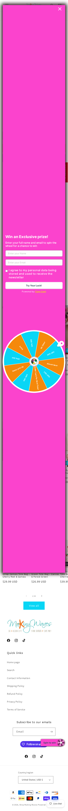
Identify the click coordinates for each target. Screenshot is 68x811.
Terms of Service (16, 709)
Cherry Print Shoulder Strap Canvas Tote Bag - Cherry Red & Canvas (16, 574)
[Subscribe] (51, 732)
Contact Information (18, 678)
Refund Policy (14, 693)
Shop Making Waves (28, 805)
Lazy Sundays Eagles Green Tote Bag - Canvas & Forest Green (45, 574)
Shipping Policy (15, 686)
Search (11, 670)
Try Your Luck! (34, 285)
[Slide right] (42, 596)
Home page (13, 662)
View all (34, 605)
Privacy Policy (14, 701)
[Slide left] (26, 596)
